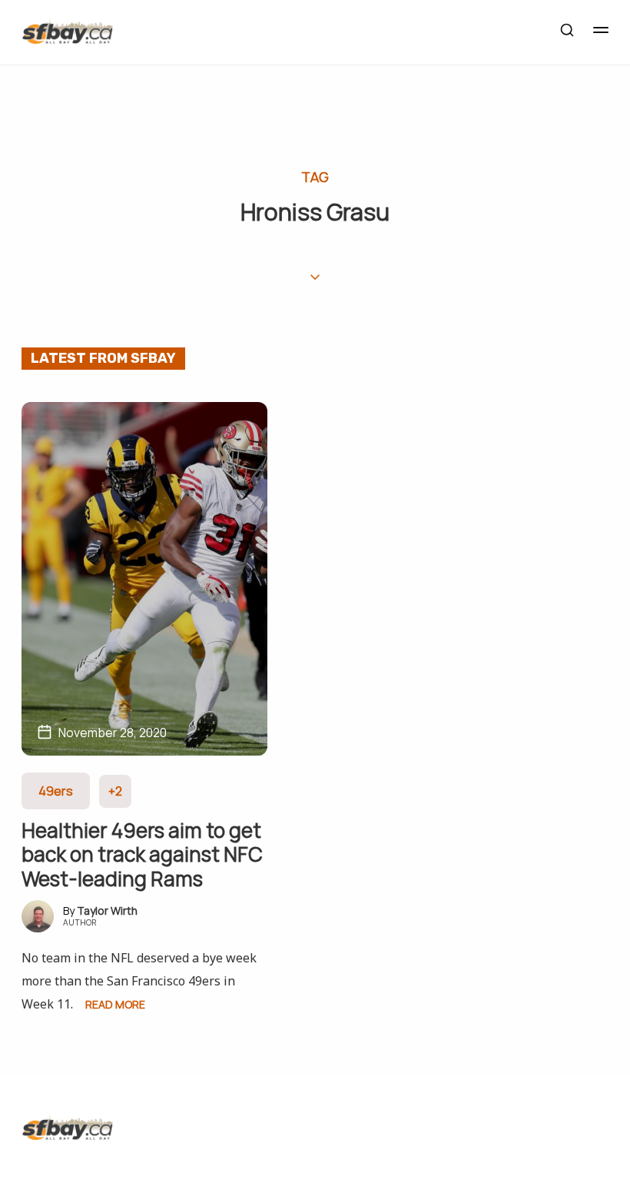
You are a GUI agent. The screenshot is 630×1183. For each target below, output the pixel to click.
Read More (115, 1004)
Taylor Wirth (107, 910)
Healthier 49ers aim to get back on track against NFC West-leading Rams (142, 854)
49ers (55, 791)
